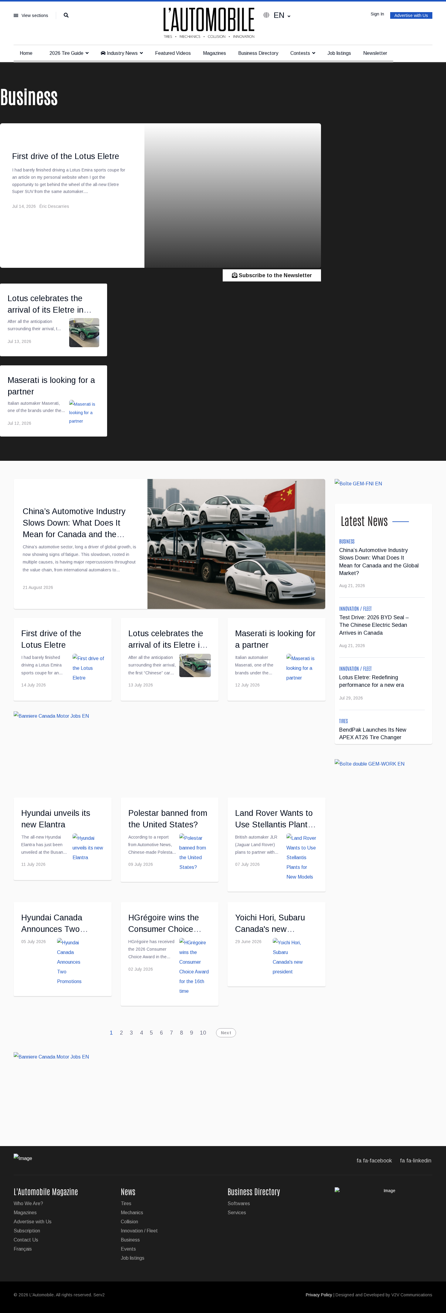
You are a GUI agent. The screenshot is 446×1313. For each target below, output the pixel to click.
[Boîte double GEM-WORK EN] (384, 764)
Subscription (27, 1230)
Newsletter (375, 53)
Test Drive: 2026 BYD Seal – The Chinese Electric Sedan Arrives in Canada (374, 625)
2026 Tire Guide (65, 53)
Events (128, 1249)
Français (23, 1249)
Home (26, 53)
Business (346, 541)
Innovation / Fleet (355, 608)
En (279, 15)
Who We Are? (28, 1203)
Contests (300, 53)
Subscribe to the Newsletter (274, 275)
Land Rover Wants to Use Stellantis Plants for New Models (274, 825)
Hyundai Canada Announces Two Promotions (51, 929)
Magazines (214, 53)
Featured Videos (173, 53)
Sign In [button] (377, 14)
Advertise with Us (411, 15)
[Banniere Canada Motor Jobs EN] (170, 749)
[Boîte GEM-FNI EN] (384, 484)
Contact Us (26, 1240)
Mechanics (132, 1212)
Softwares (239, 1203)
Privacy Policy (319, 1294)
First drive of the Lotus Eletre (65, 156)
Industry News (122, 53)
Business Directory (258, 53)
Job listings (339, 53)
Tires (343, 721)
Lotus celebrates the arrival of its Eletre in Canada (45, 310)
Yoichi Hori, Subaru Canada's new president (270, 929)
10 (203, 1033)
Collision (129, 1221)
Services (237, 1212)
